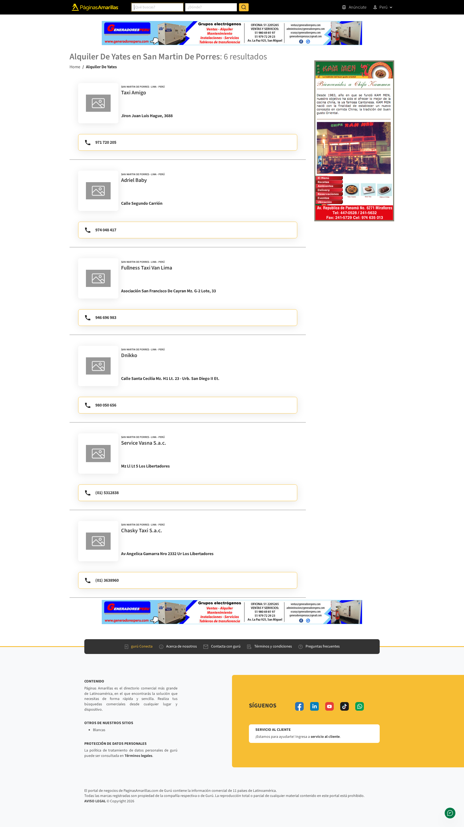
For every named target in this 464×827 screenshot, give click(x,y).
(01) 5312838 (107, 493)
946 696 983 (105, 318)
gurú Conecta (142, 646)
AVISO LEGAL (95, 801)
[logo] (98, 103)
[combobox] (157, 7)
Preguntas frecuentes (323, 646)
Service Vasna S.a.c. (143, 443)
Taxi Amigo (133, 92)
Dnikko (129, 355)
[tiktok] (344, 706)
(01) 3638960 (107, 580)
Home (75, 67)
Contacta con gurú (226, 646)
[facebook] (299, 706)
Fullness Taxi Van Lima (146, 268)
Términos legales (138, 755)
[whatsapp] (359, 706)
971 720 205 (105, 142)
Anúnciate (358, 7)
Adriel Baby (134, 180)
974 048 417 (105, 230)
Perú (383, 7)
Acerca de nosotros (181, 646)
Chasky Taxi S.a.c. (141, 530)
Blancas (99, 730)
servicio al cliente (325, 736)
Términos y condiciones (273, 646)
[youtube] (329, 706)
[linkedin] (314, 706)
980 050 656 (105, 405)
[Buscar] (244, 7)
